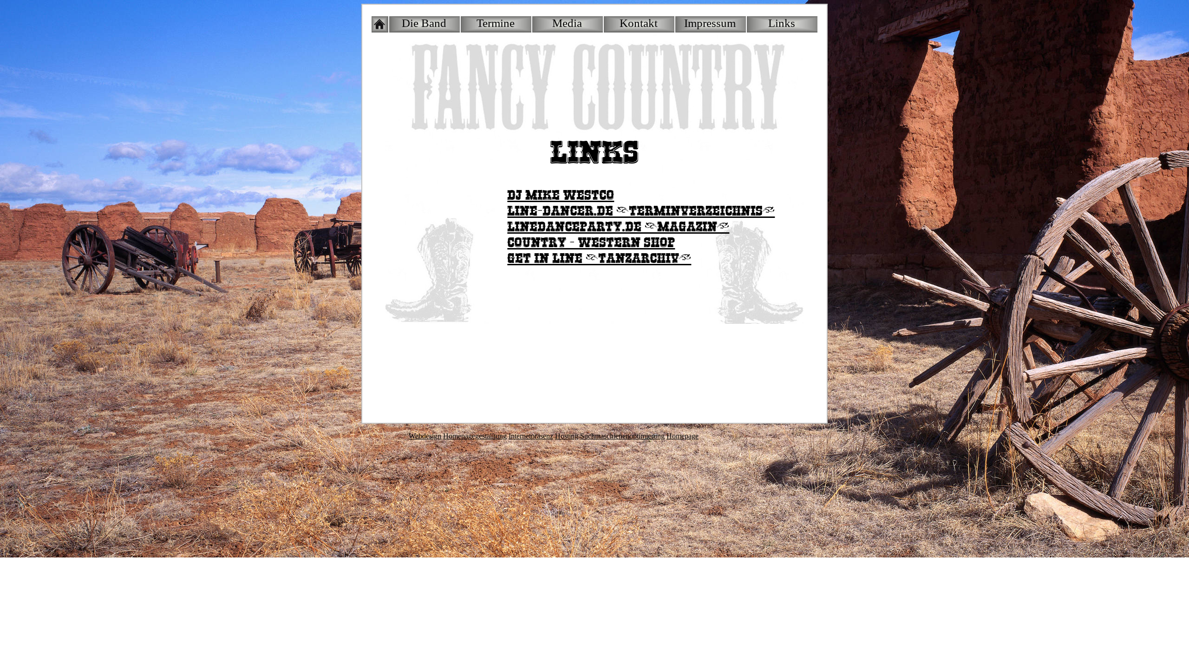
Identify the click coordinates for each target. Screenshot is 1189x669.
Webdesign (425, 436)
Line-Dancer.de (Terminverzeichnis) (641, 211)
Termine (496, 23)
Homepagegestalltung (475, 436)
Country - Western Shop (591, 243)
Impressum (710, 23)
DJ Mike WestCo (560, 195)
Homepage (682, 436)
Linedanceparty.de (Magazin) (618, 227)
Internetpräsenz (531, 436)
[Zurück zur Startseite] (380, 24)
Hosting (566, 436)
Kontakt (639, 23)
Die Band (424, 23)
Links (781, 23)
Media (567, 23)
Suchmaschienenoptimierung (622, 436)
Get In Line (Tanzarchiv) (599, 258)
